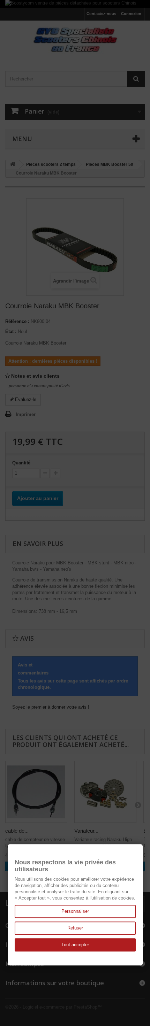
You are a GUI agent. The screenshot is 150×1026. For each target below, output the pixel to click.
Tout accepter (75, 944)
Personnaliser (75, 911)
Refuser (75, 928)
